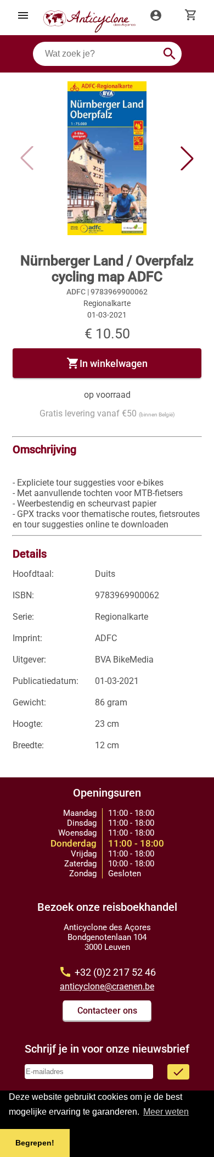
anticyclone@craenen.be (107, 986)
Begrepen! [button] (34, 1142)
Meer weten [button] (166, 1111)
